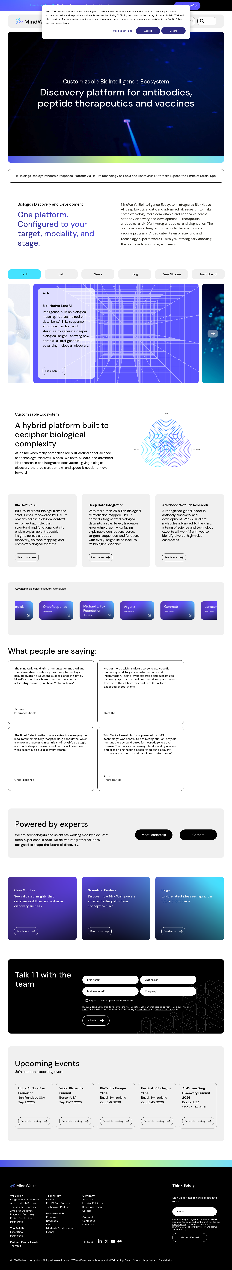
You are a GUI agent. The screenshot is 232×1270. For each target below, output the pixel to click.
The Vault (15, 1245)
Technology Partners (58, 1207)
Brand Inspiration (92, 1207)
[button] (210, 21)
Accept (148, 30)
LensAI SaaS (17, 1232)
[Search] (202, 21)
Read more (51, 371)
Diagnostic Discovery (22, 1214)
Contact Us (88, 1221)
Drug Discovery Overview (24, 1199)
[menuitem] (138, 1260)
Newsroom (52, 1221)
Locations (88, 1224)
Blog (48, 1224)
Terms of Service (163, 1009)
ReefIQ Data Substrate (59, 1203)
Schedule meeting (31, 1121)
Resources (52, 1217)
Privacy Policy (62, 23)
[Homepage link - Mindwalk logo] (23, 1186)
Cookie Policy (175, 19)
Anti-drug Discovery (21, 1210)
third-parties (53, 19)
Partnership (17, 1221)
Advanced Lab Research (24, 1203)
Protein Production (21, 1218)
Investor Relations (92, 1203)
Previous (19, 333)
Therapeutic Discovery (23, 1207)
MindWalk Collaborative (59, 1228)
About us (87, 1199)
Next (213, 333)
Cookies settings (122, 30)
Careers (198, 835)
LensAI (50, 1199)
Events (50, 1232)
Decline (173, 30)
